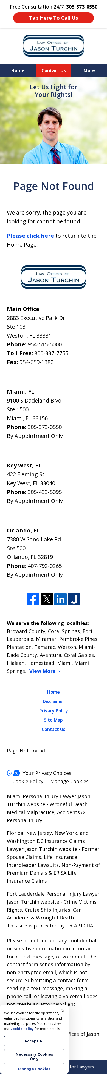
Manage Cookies (69, 781)
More (89, 70)
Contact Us (53, 70)
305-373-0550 (45, 427)
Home (17, 70)
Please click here (30, 235)
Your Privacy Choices (47, 773)
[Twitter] (47, 599)
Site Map (53, 720)
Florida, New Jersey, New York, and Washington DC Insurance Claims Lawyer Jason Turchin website (48, 841)
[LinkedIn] (60, 599)
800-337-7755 (51, 353)
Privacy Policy (53, 711)
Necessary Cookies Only (34, 1056)
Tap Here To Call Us (53, 17)
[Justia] (74, 599)
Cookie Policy (27, 781)
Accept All (34, 1041)
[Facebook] (33, 599)
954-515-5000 (45, 344)
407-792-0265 (45, 565)
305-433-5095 (45, 492)
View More (42, 671)
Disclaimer (53, 701)
